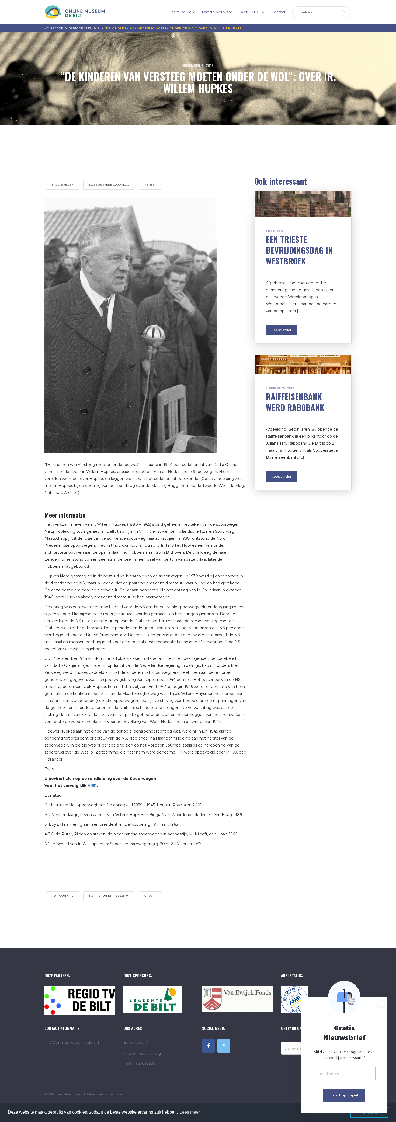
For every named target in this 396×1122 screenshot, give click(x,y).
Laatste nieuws (215, 12)
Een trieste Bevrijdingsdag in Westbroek (299, 250)
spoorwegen (62, 184)
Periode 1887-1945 (84, 28)
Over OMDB (249, 12)
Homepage (53, 28)
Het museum (180, 12)
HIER (92, 785)
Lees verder (281, 330)
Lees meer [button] (190, 1112)
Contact (278, 12)
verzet (150, 184)
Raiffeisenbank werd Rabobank (295, 402)
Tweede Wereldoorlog (109, 184)
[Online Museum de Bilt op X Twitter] (223, 1046)
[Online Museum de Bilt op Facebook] (208, 1046)
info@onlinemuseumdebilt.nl (71, 1042)
